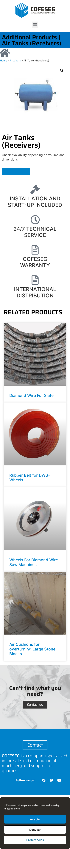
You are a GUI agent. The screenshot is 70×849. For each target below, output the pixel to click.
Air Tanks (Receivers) (31, 43)
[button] (35, 25)
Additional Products (29, 37)
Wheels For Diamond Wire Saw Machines (33, 562)
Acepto (35, 819)
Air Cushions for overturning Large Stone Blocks (32, 649)
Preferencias (35, 840)
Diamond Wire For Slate (31, 395)
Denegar (35, 829)
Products (15, 60)
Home (3, 60)
